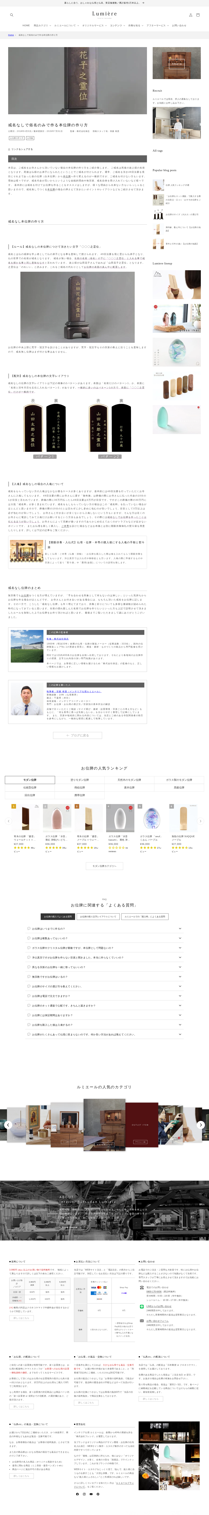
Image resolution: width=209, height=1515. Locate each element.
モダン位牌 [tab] (29, 779)
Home (11, 35)
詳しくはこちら (21, 1318)
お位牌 (25, 595)
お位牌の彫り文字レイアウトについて (98, 916)
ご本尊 (65, 526)
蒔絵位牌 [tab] (79, 787)
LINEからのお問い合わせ (159, 1306)
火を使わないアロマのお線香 (41, 1139)
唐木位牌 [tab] (129, 787)
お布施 (30, 138)
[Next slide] (201, 1125)
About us (177, 63)
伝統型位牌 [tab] (29, 787)
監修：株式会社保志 (58, 639)
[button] (11, 15)
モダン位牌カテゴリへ (104, 866)
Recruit (177, 123)
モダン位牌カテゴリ (188, 1138)
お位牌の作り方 (16, 138)
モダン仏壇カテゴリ (104, 1145)
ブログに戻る (80, 735)
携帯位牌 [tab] (79, 795)
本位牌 (67, 176)
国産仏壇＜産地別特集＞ (167, 1139)
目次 (14, 158)
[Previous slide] (8, 1125)
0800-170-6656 (154, 1291)
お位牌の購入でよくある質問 (58, 916)
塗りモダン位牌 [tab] (80, 779)
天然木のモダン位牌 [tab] (129, 779)
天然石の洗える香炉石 (21, 1138)
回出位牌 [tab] (30, 795)
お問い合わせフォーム (157, 1321)
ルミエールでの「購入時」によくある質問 (145, 916)
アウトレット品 (140, 1142)
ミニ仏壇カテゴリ (69, 1142)
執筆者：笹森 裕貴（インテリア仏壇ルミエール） (74, 691)
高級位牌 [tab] (179, 787)
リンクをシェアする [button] (22, 149)
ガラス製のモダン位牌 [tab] (179, 779)
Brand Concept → (72, 1227)
